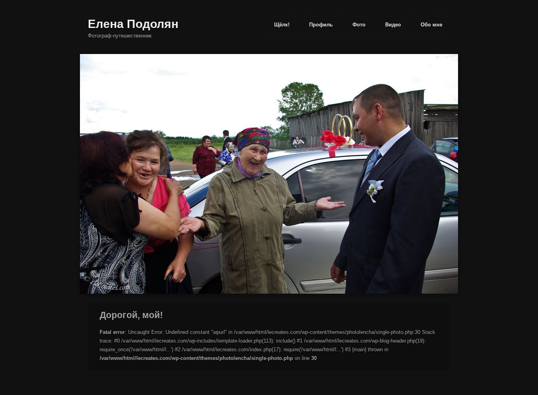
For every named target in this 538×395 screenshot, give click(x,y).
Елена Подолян (133, 23)
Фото (358, 25)
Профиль (321, 25)
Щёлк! (281, 25)
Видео (393, 25)
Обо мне (431, 25)
